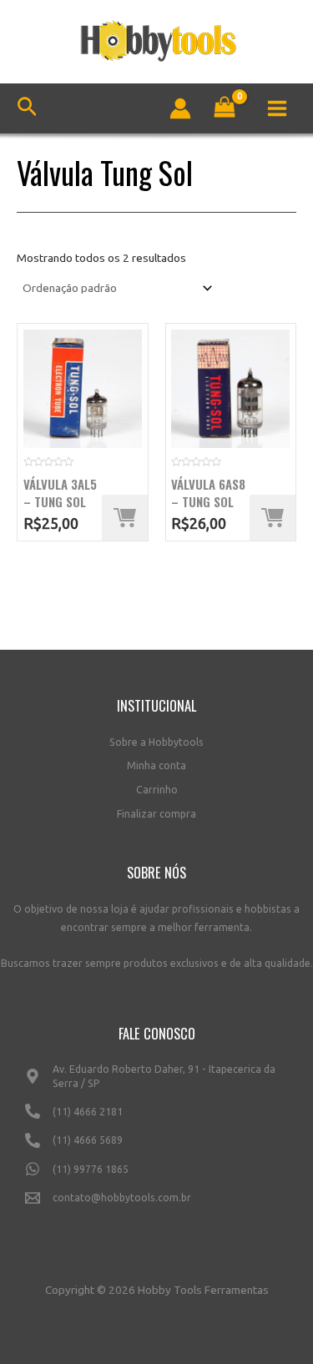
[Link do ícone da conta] (180, 108)
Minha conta (156, 765)
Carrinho (157, 789)
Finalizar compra (156, 813)
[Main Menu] (277, 108)
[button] (125, 518)
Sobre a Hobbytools (156, 742)
